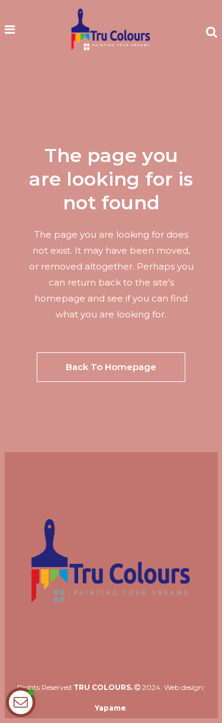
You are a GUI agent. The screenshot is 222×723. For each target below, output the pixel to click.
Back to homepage (111, 366)
